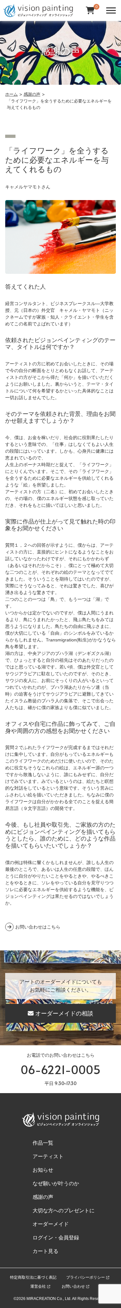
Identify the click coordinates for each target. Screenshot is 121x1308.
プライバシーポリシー (85, 1277)
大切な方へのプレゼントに (64, 1210)
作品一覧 (43, 1143)
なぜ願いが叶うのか (56, 1183)
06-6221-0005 (61, 1069)
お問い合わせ (73, 1286)
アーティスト (48, 1156)
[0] (90, 10)
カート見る (45, 1251)
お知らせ (43, 1170)
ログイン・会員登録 (56, 1237)
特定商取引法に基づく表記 (33, 1277)
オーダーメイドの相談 (64, 1013)
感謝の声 (43, 1197)
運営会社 (38, 1286)
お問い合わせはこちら (37, 926)
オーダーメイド (51, 1224)
